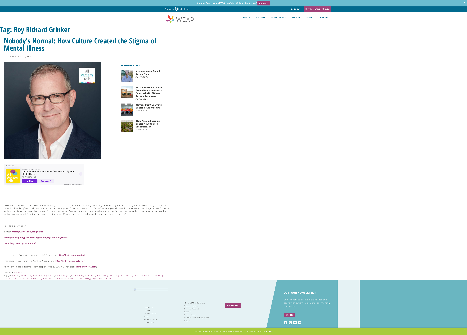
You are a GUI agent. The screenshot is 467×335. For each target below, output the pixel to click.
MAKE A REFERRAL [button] (233, 305)
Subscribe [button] (289, 315)
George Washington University (117, 275)
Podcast (18, 273)
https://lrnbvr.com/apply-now (70, 261)
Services (246, 17)
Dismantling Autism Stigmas (86, 275)
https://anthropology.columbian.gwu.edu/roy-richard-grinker (35, 237)
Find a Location (314, 9)
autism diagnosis (29, 275)
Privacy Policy (190, 315)
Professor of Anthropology (77, 278)
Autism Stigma (62, 275)
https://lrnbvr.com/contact (71, 255)
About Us (296, 17)
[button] (465, 329)
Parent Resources (278, 17)
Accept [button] (269, 331)
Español (187, 312)
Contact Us (323, 17)
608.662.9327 (295, 9)
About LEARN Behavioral (194, 303)
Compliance (149, 322)
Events (146, 316)
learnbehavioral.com (85, 267)
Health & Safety (150, 319)
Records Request (191, 309)
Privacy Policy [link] (253, 331)
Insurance (260, 17)
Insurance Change (191, 306)
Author (15, 275)
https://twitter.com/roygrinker (27, 232)
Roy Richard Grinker (102, 278)
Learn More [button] (263, 3)
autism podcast (46, 275)
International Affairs (144, 275)
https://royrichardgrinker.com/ (20, 243)
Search (327, 9)
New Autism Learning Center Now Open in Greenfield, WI (148, 124)
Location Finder (150, 313)
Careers (309, 17)
